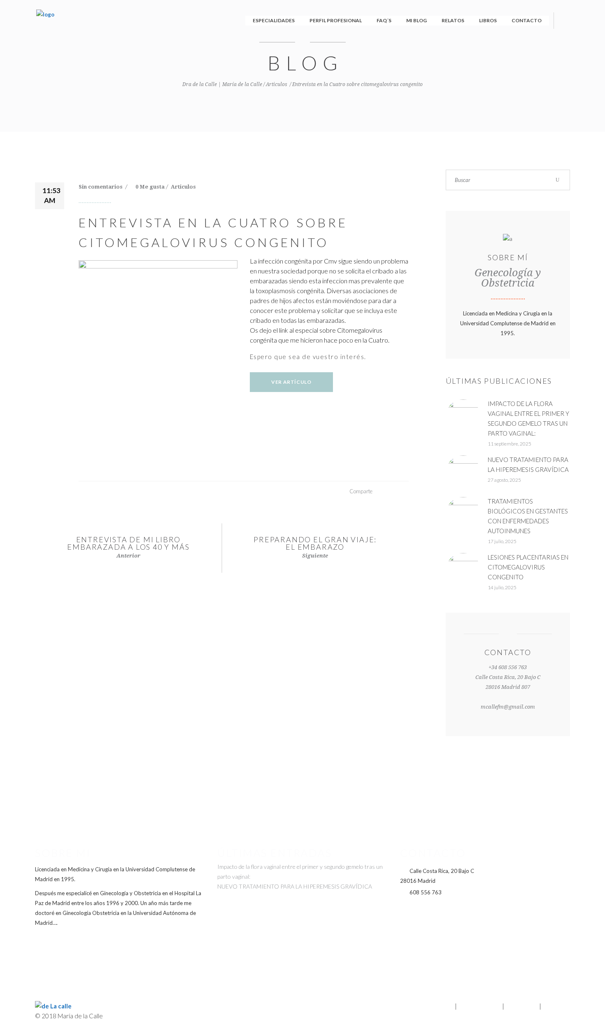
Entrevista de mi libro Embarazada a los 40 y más (128, 543)
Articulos (276, 84)
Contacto (556, 1006)
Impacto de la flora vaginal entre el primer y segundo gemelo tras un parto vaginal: (300, 871)
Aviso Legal (521, 1006)
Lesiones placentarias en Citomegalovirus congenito (528, 567)
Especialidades (479, 1006)
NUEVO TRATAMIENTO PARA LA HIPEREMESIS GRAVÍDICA (294, 886)
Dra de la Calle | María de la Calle (222, 84)
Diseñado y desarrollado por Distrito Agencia (302, 997)
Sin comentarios (101, 187)
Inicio (446, 1006)
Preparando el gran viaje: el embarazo (315, 543)
